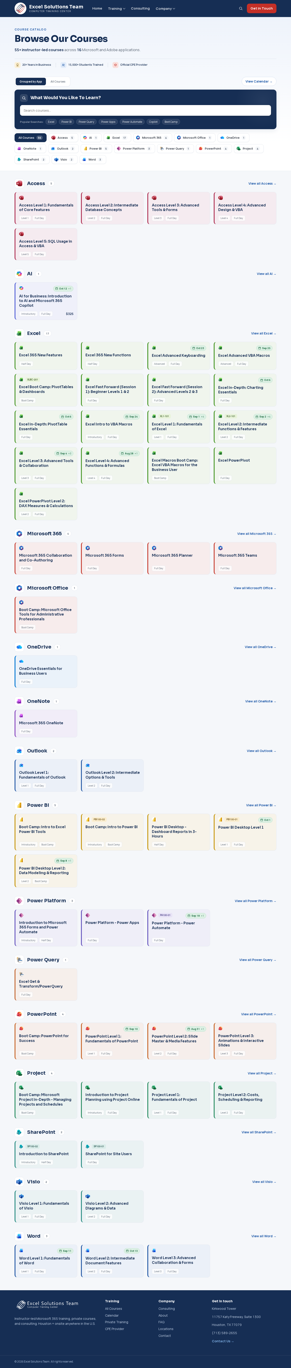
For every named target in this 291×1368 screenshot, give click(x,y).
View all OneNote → (260, 701)
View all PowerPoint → (258, 1014)
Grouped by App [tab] (31, 81)
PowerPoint (216, 149)
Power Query (86, 121)
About (163, 1315)
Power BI (66, 121)
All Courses (29, 138)
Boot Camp (171, 121)
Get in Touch (262, 8)
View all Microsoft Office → (255, 588)
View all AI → (266, 274)
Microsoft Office (196, 138)
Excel (51, 121)
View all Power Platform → (255, 901)
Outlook (65, 149)
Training (115, 8)
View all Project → (262, 1073)
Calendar (112, 1315)
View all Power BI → (261, 805)
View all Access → (262, 183)
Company (164, 8)
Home (97, 8)
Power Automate (132, 121)
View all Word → (263, 1236)
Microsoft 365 (154, 138)
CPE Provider (114, 1329)
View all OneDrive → (260, 647)
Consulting (140, 8)
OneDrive (235, 138)
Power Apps (108, 121)
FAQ (161, 1322)
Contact (164, 1335)
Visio (66, 159)
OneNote (32, 149)
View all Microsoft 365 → (256, 533)
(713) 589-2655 (224, 1333)
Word (94, 159)
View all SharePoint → (259, 1132)
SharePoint (33, 159)
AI (92, 138)
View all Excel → (263, 333)
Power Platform (136, 149)
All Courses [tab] (57, 81)
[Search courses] (241, 8)
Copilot (153, 121)
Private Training (116, 1322)
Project (250, 149)
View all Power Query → (257, 960)
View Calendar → (259, 81)
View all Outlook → (261, 751)
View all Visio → (264, 1181)
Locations (165, 1329)
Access (65, 138)
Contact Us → (223, 1341)
